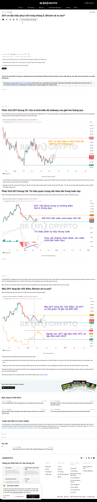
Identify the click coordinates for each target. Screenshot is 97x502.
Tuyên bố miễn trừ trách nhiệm (32, 428)
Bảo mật (66, 496)
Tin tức (59, 466)
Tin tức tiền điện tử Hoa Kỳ (75, 481)
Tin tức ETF (73, 492)
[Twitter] (6, 19)
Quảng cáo (48, 466)
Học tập (60, 469)
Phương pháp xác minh (87, 467)
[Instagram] (17, 19)
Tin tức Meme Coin (75, 489)
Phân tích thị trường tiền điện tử (75, 474)
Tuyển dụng (48, 474)
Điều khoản (60, 496)
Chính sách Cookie (17, 492)
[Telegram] (10, 19)
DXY (16, 76)
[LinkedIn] (13, 19)
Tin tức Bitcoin (74, 471)
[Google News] (94, 458)
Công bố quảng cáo (88, 471)
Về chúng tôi (48, 471)
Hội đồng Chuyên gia (63, 474)
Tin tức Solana (74, 487)
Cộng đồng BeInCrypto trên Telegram (20, 83)
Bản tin (59, 477)
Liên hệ (47, 469)
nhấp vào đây (43, 375)
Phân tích (4, 12)
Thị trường (9, 12)
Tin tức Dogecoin (74, 484)
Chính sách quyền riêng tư (15, 428)
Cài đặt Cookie (91, 496)
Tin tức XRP (73, 468)
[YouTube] (3, 19)
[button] (11, 471)
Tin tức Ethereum (74, 478)
